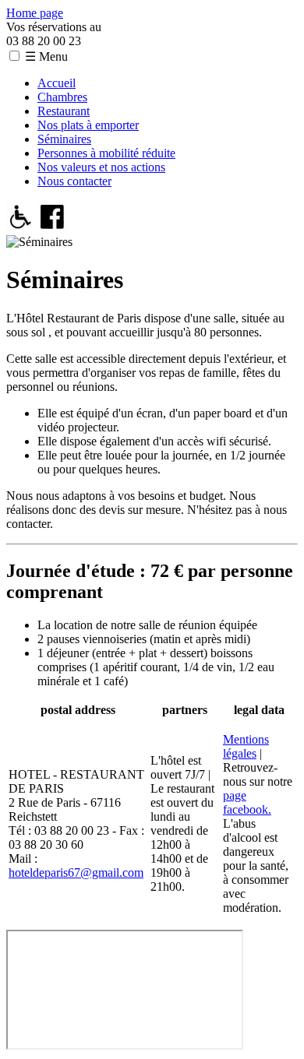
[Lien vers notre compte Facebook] (52, 227)
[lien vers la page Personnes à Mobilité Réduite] (20, 227)
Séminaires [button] (64, 139)
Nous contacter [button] (74, 181)
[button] (14, 56)
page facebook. (247, 802)
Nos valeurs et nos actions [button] (101, 167)
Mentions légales (246, 746)
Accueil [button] (56, 83)
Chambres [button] (62, 97)
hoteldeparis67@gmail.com (76, 872)
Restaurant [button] (63, 111)
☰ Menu (46, 56)
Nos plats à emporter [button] (88, 125)
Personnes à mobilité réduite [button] (106, 153)
